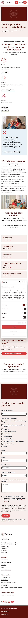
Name (3, 450)
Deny (14, 335)
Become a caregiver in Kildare (13, 353)
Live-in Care (7, 429)
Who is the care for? (7, 410)
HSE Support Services (10, 431)
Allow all (14, 327)
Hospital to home (9, 439)
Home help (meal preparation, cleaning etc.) (15, 421)
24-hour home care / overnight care (14, 441)
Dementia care (8, 434)
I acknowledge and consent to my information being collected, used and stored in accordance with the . (14, 499)
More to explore (6, 575)
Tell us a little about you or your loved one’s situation (13, 481)
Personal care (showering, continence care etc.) (14, 426)
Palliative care (8, 436)
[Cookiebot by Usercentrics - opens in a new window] (20, 282)
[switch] (24, 309)
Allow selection (14, 331)
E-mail (3, 457)
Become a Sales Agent (7, 592)
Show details (20, 322)
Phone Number (5, 465)
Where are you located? (8, 472)
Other (5, 446)
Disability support (9, 444)
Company (4, 557)
